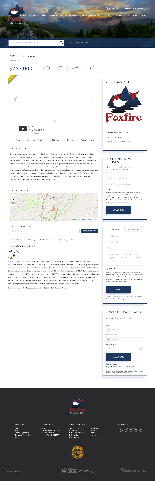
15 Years (128, 318)
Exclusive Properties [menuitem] (69, 15)
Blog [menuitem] (144, 15)
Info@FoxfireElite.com (50, 430)
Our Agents (118, 144)
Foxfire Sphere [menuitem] (121, 15)
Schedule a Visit (134, 229)
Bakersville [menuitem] (73, 435)
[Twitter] (136, 430)
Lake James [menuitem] (74, 437)
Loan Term (110, 318)
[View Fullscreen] (13, 204)
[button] (61, 43)
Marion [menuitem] (93, 435)
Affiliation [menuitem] (34, 15)
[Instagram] (141, 430)
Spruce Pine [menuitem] (74, 428)
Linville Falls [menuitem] (95, 428)
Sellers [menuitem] (108, 15)
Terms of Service (117, 299)
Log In (130, 8)
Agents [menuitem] (23, 15)
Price (108, 326)
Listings (17, 288)
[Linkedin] (126, 430)
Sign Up (141, 8)
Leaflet (74, 219)
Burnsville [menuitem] (73, 430)
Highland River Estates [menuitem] (91, 15)
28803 (46, 288)
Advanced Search (77, 43)
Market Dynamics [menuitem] (49, 15)
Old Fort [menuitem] (93, 430)
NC (23, 288)
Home (10, 288)
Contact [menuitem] (134, 15)
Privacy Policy (122, 202)
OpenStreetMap (85, 219)
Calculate (118, 357)
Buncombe (30, 288)
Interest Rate (111, 344)
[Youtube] (131, 430)
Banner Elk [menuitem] (94, 433)
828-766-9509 (114, 8)
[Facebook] (121, 430)
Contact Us (109, 144)
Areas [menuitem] (17, 437)
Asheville (39, 288)
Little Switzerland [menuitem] (76, 433)
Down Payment (111, 335)
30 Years (119, 318)
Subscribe (118, 210)
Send (118, 289)
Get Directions (89, 231)
